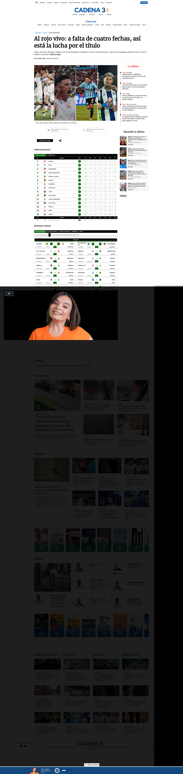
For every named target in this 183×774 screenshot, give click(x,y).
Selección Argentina (87, 25)
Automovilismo (117, 25)
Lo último (133, 66)
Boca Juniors (62, 25)
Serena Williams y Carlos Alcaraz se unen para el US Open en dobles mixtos (134, 97)
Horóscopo (109, 2)
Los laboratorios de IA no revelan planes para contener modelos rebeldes (134, 87)
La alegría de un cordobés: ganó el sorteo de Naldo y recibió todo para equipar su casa (135, 118)
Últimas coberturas (74, 2)
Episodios (130, 144)
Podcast (123, 196)
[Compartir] (60, 140)
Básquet (108, 25)
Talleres (39, 25)
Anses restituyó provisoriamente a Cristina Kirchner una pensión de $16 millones (134, 108)
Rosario (100, 14)
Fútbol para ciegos (134, 25)
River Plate (71, 25)
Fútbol (97, 25)
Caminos (49, 2)
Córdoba (91, 14)
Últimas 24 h (85, 2)
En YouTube (94, 2)
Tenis (102, 25)
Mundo (109, 14)
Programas (63, 2)
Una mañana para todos (132, 115)
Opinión (56, 2)
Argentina (82, 14)
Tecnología (129, 72)
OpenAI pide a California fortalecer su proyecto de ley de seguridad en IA (134, 76)
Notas (144, 25)
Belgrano (46, 25)
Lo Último (74, 14)
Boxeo (125, 25)
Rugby (78, 25)
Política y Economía (131, 104)
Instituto (53, 25)
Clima (102, 2)
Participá (144, 2)
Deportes (42, 2)
